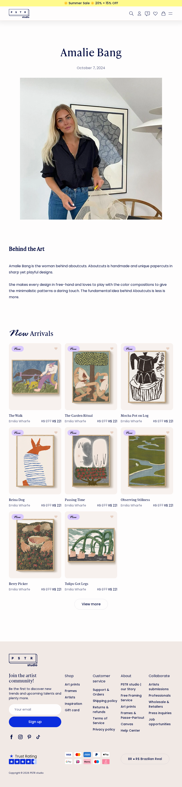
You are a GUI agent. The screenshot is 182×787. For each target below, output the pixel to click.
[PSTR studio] (19, 13)
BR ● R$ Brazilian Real (145, 759)
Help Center (130, 730)
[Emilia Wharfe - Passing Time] (91, 460)
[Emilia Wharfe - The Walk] (35, 376)
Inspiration (73, 703)
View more (91, 604)
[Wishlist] (155, 13)
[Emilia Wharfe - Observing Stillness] (147, 460)
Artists (70, 697)
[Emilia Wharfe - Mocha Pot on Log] (147, 376)
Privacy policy (104, 729)
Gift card (72, 710)
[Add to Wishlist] (56, 348)
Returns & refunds (101, 709)
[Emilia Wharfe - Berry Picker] (35, 545)
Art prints (72, 684)
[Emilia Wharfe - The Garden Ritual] (91, 376)
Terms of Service (100, 720)
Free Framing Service (131, 697)
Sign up (35, 721)
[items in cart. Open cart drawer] (163, 13)
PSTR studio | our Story (131, 686)
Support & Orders (101, 692)
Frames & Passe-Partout (132, 715)
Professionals (160, 695)
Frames (71, 691)
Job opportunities (160, 721)
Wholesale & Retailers (159, 704)
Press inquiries (160, 713)
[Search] (131, 13)
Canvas (127, 724)
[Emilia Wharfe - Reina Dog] (35, 460)
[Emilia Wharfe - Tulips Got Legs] (91, 545)
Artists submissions (159, 686)
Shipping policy (105, 701)
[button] (172, 13)
